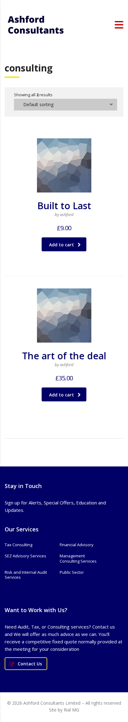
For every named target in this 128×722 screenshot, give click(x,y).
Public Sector (72, 572)
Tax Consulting (18, 544)
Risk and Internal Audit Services (26, 575)
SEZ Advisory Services (25, 555)
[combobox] (65, 104)
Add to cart (61, 245)
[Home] (36, 24)
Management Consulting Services (78, 558)
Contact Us (30, 664)
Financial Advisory (77, 544)
